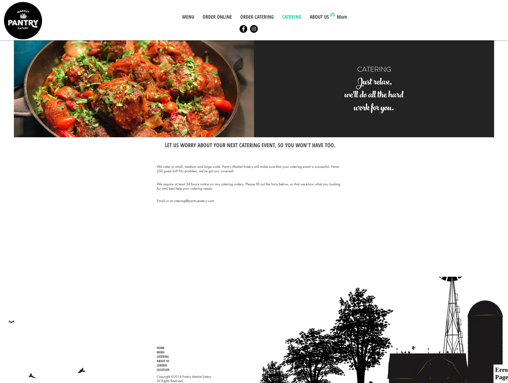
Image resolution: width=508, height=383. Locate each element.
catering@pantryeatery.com (194, 201)
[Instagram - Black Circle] (254, 29)
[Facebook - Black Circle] (243, 29)
